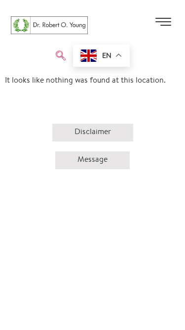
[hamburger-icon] (163, 25)
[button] (61, 57)
